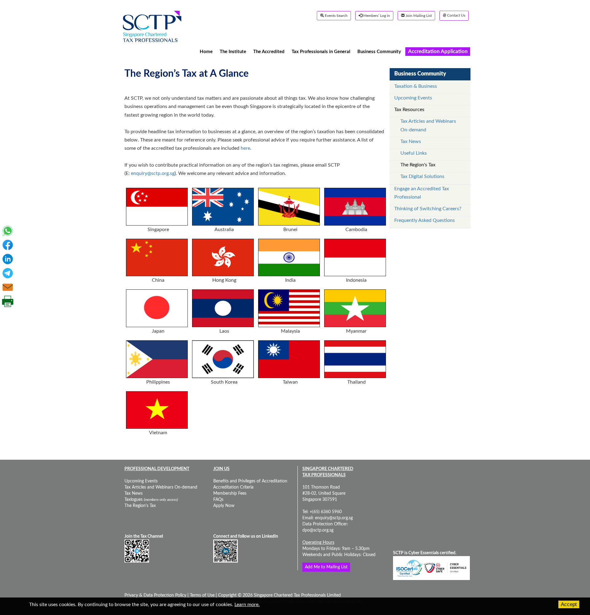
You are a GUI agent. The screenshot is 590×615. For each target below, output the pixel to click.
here (245, 148)
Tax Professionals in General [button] (321, 51)
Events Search (336, 15)
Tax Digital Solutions (422, 176)
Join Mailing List (418, 15)
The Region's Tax (417, 164)
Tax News (410, 141)
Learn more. (247, 604)
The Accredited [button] (269, 51)
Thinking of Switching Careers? (427, 208)
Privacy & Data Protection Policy (155, 595)
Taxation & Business (415, 86)
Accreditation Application (438, 51)
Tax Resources (409, 109)
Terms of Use (201, 595)
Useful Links (413, 153)
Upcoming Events (413, 97)
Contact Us (454, 15)
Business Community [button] (379, 51)
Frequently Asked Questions (424, 220)
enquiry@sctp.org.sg (153, 173)
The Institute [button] (233, 51)
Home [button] (206, 51)
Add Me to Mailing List (326, 567)
